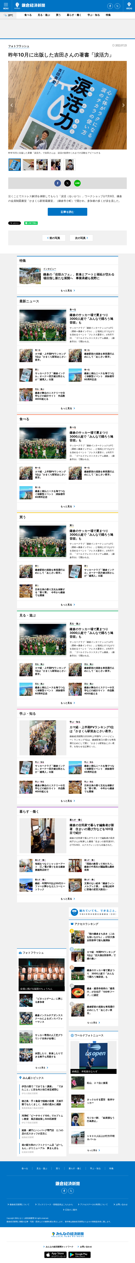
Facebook (110, 6)
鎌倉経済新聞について (19, 1204)
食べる (28, 14)
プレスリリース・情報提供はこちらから (55, 1204)
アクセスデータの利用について (94, 1204)
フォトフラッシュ (18, 46)
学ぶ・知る (94, 14)
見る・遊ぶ (44, 14)
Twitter (117, 6)
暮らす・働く (74, 14)
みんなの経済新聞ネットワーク (67, 1234)
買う (58, 14)
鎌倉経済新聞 (29, 5)
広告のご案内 (71, 1209)
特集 (108, 14)
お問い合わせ (122, 1204)
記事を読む (67, 211)
